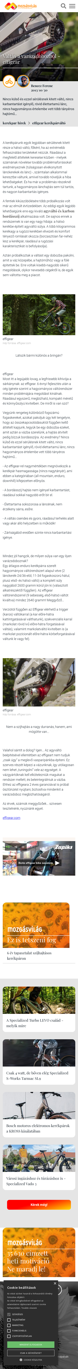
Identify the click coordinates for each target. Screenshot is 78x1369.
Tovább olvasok (29, 1308)
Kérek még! (39, 1205)
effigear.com (11, 818)
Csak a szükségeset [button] (31, 1353)
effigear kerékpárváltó (48, 123)
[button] (30, 1359)
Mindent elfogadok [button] (31, 1344)
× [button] (55, 1283)
